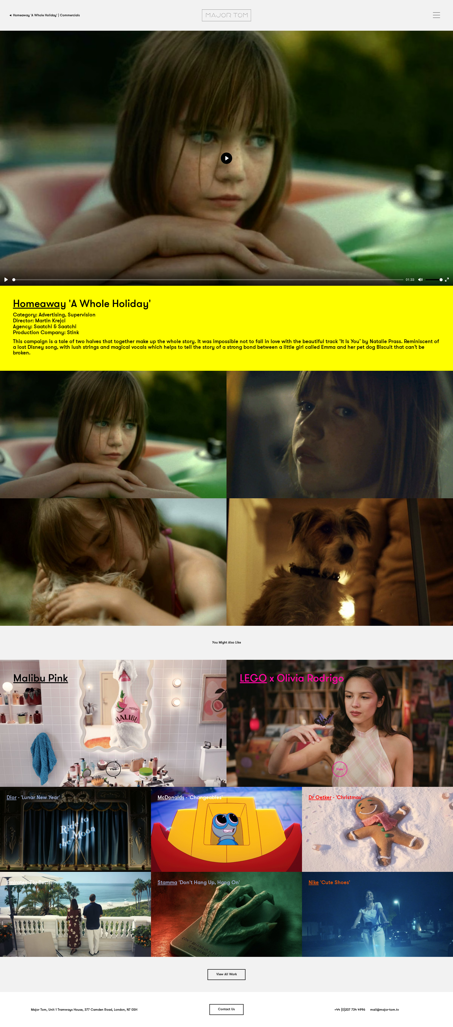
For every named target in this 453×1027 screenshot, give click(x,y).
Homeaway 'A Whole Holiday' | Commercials (46, 15)
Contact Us (226, 1009)
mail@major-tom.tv (384, 1010)
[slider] (207, 279)
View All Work (226, 974)
